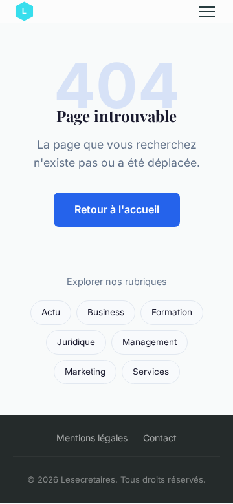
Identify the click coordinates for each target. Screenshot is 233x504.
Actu (50, 312)
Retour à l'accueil (116, 209)
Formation (171, 312)
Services (151, 371)
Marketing (85, 371)
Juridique (76, 342)
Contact (160, 437)
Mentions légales (92, 437)
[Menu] (207, 11)
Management (149, 342)
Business (105, 312)
